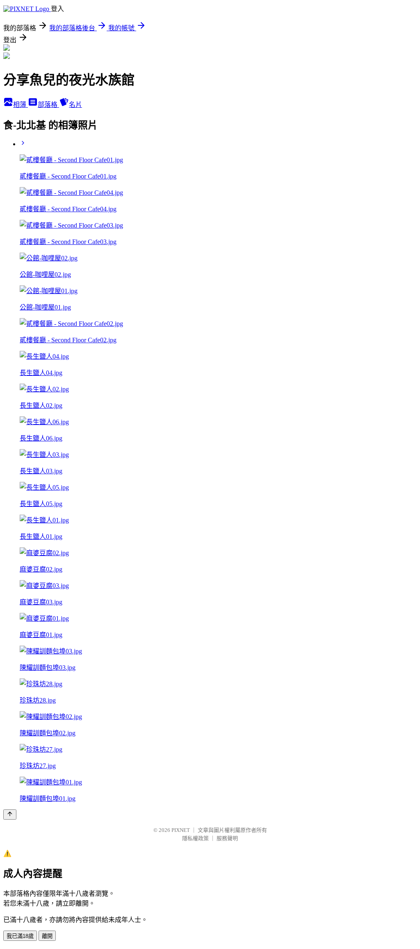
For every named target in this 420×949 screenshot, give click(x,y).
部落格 (48, 104)
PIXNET (180, 830)
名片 (75, 104)
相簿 (20, 104)
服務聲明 (227, 838)
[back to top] (9, 814)
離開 (47, 936)
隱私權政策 (195, 838)
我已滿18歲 (20, 936)
